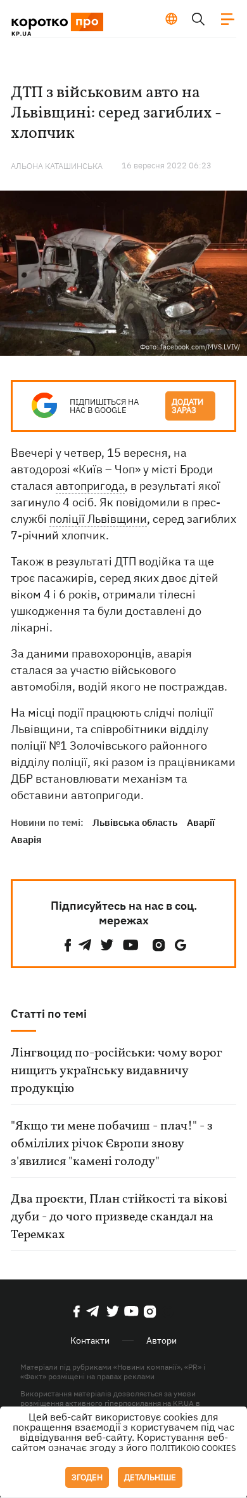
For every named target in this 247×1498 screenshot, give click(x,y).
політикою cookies (193, 1448)
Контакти (90, 1340)
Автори (161, 1340)
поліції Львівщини (98, 518)
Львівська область (134, 822)
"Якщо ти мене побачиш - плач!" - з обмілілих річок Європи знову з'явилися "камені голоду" (112, 1144)
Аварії (201, 822)
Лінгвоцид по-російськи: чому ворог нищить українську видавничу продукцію (116, 1071)
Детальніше (150, 1477)
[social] (68, 945)
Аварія (26, 839)
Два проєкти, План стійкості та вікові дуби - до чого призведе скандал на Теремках (119, 1217)
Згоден (87, 1477)
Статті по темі (49, 1013)
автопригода (90, 485)
